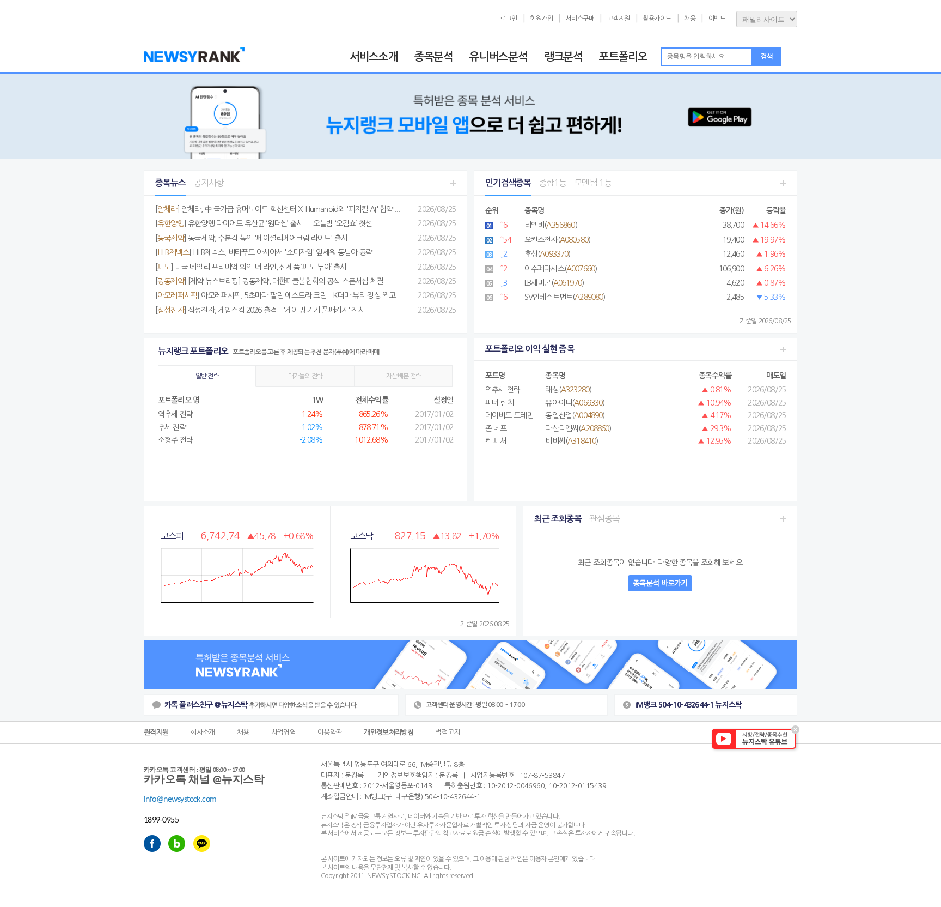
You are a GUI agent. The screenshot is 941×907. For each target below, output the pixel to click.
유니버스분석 (498, 56)
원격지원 (156, 730)
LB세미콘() (554, 283)
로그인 (508, 18)
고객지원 (618, 18)
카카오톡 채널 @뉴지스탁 (204, 776)
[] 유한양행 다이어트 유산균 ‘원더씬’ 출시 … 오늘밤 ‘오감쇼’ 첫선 (263, 223)
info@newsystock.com (180, 799)
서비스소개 (374, 56)
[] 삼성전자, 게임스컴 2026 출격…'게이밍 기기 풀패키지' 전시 (260, 310)
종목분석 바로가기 (660, 583)
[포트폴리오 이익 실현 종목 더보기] (783, 349)
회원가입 (541, 18)
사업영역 (283, 730)
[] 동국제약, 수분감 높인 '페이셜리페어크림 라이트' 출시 (251, 238)
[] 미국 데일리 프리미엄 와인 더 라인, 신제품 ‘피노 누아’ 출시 (250, 267)
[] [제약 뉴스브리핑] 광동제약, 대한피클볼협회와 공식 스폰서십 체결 (269, 281)
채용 (689, 18)
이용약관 (329, 730)
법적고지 (447, 730)
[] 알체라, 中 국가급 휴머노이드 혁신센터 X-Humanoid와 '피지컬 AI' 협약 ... (277, 209)
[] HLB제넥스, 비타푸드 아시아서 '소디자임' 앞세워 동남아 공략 (263, 252)
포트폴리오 (623, 56)
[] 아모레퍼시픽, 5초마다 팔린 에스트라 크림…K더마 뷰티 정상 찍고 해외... (285, 295)
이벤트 (717, 18)
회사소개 (202, 730)
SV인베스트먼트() (565, 297)
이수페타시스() (560, 269)
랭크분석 (563, 56)
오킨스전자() (557, 240)
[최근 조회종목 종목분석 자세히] (783, 518)
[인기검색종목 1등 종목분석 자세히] (783, 183)
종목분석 (433, 56)
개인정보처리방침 (388, 730)
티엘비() (550, 225)
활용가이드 (657, 18)
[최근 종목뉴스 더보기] (453, 183)
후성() (547, 254)
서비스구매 (580, 18)
